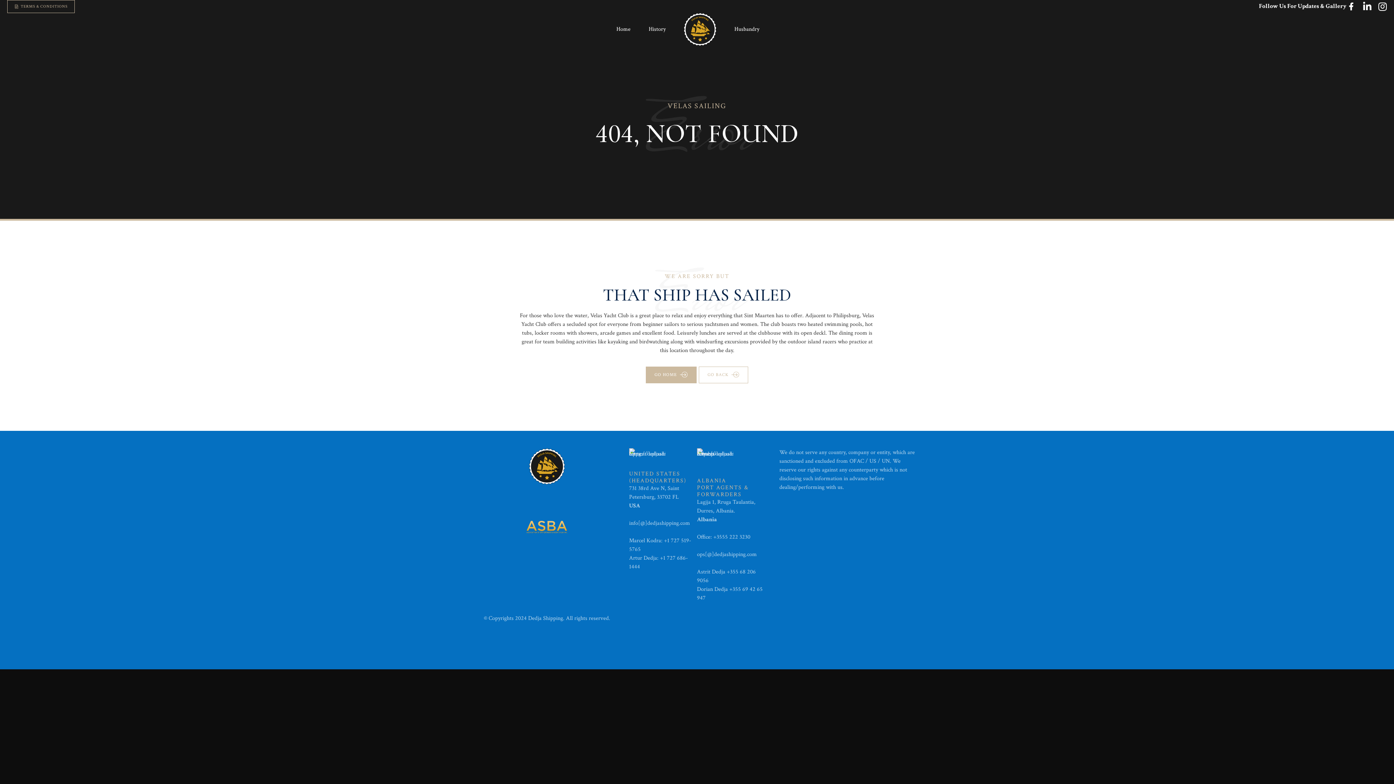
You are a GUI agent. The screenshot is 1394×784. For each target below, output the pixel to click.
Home (623, 29)
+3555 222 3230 (732, 537)
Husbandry (746, 29)
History (657, 29)
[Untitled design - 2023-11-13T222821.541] (547, 527)
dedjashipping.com (669, 523)
